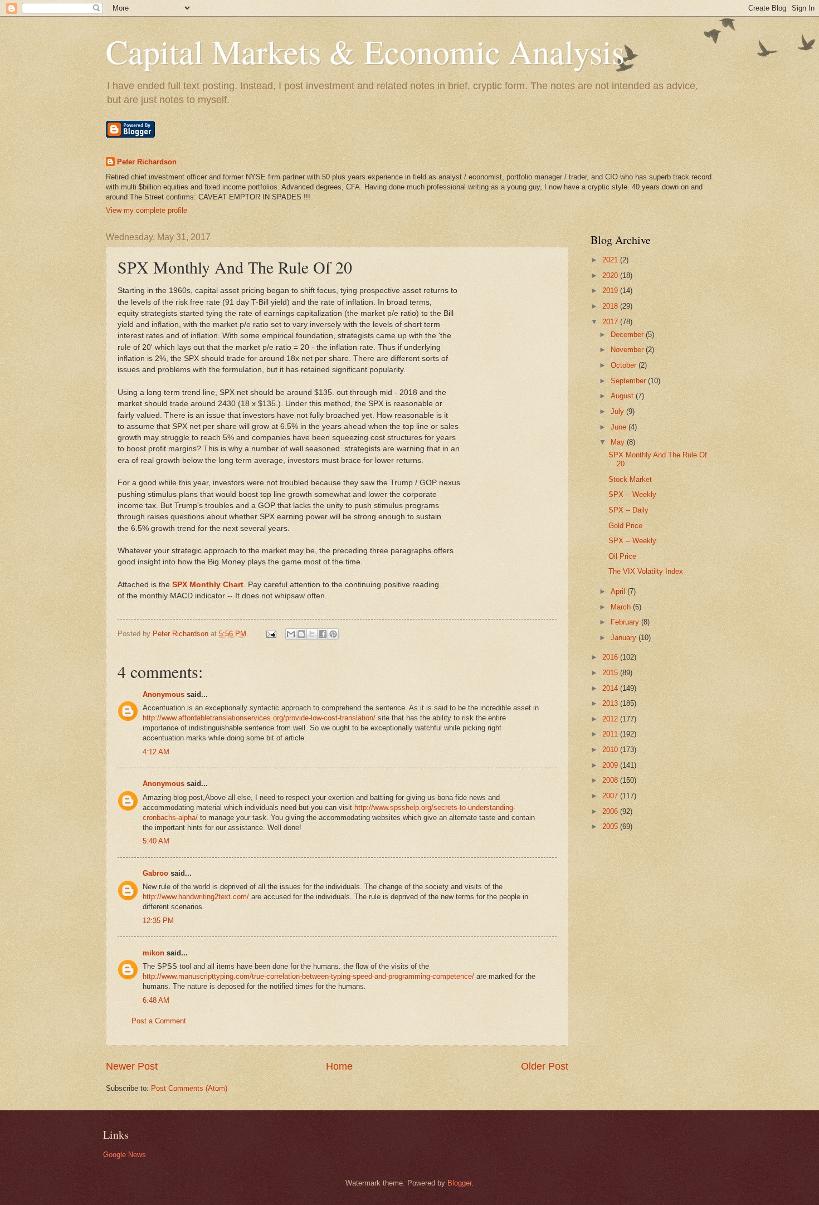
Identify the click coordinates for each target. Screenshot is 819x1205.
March (622, 607)
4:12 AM (156, 752)
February (626, 622)
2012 (611, 719)
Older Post (544, 1066)
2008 (611, 780)
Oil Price (622, 556)
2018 (611, 306)
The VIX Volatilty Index (645, 571)
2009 (611, 765)
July (618, 411)
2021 (611, 260)
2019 (611, 290)
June (619, 427)
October (624, 365)
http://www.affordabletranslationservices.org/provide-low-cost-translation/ (259, 718)
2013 (611, 703)
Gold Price (625, 525)
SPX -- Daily (628, 510)
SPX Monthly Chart (207, 584)
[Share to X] (312, 634)
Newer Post (132, 1066)
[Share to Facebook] (322, 634)
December (628, 334)
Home (339, 1066)
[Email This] (290, 634)
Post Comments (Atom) (189, 1088)
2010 (611, 749)
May (619, 442)
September (629, 381)
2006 (611, 811)
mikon (153, 953)
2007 (611, 796)
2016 (611, 657)
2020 (611, 275)
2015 (611, 673)
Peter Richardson (147, 162)
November (628, 349)
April (619, 591)
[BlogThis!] (301, 634)
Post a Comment (158, 1021)
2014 (611, 688)
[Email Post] (271, 634)
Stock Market (630, 479)
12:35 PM (158, 920)
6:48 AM (156, 1000)
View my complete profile (146, 210)
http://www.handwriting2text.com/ (196, 896)
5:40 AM (156, 841)
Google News (124, 1154)
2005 (611, 826)
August (623, 396)
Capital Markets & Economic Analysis (365, 51)
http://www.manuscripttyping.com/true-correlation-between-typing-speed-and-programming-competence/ (308, 976)
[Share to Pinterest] (333, 634)
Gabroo (155, 873)
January (624, 637)
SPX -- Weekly (632, 494)
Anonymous (163, 694)
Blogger (459, 1183)
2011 (611, 734)
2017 (611, 322)
